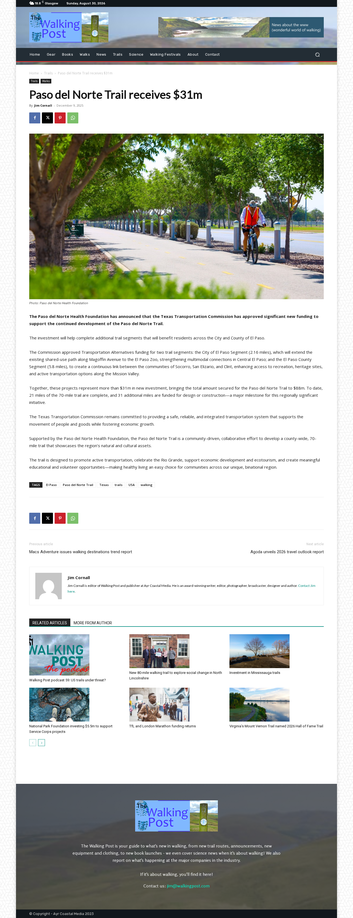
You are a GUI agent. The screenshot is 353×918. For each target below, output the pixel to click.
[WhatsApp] (72, 117)
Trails (48, 73)
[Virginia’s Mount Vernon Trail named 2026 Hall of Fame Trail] (276, 705)
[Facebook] (34, 117)
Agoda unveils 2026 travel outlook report (287, 551)
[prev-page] (32, 742)
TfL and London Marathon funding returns (162, 726)
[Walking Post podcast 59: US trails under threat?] (76, 655)
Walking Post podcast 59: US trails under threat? (67, 680)
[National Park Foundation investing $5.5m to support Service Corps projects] (76, 705)
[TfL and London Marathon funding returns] (176, 705)
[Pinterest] (60, 117)
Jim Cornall (43, 105)
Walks (46, 81)
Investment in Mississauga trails (254, 673)
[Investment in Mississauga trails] (276, 651)
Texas (104, 485)
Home (34, 73)
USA (132, 485)
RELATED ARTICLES (50, 623)
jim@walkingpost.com (188, 886)
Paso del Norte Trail (78, 485)
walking (147, 485)
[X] (47, 117)
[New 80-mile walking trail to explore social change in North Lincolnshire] (176, 651)
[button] (317, 54)
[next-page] (41, 742)
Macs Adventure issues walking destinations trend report (80, 551)
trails (118, 485)
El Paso (51, 485)
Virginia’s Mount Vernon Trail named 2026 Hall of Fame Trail (276, 726)
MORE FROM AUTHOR (93, 623)
